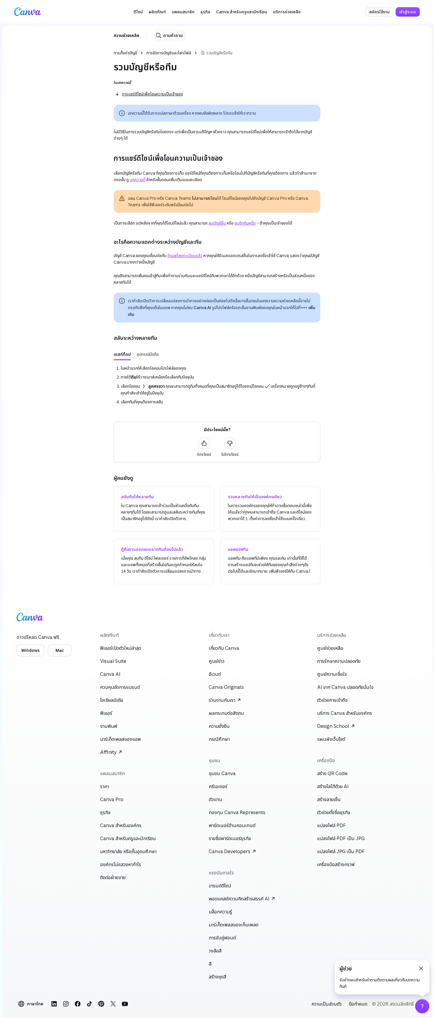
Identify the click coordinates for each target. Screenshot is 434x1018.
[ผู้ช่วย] (422, 1006)
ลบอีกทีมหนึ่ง (245, 223)
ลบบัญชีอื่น (217, 223)
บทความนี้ (137, 179)
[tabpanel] (217, 385)
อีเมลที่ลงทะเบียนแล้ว (185, 255)
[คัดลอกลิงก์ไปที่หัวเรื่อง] (108, 158)
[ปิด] (421, 968)
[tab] (122, 354)
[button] (138, 12)
